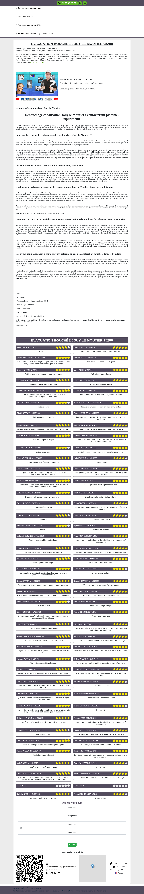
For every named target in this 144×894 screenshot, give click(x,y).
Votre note (72, 824)
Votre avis (72, 832)
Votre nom (72, 807)
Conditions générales (35, 888)
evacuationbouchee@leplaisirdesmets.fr (61, 867)
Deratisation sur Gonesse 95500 (25, 891)
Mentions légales (19, 888)
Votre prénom (72, 816)
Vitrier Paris (101, 891)
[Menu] (85, 3)
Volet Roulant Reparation (85, 891)
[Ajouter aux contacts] (80, 3)
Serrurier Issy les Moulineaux (49, 891)
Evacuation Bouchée (120, 864)
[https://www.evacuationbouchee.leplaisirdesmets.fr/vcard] (29, 868)
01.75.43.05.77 (69, 3)
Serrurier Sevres (68, 891)
